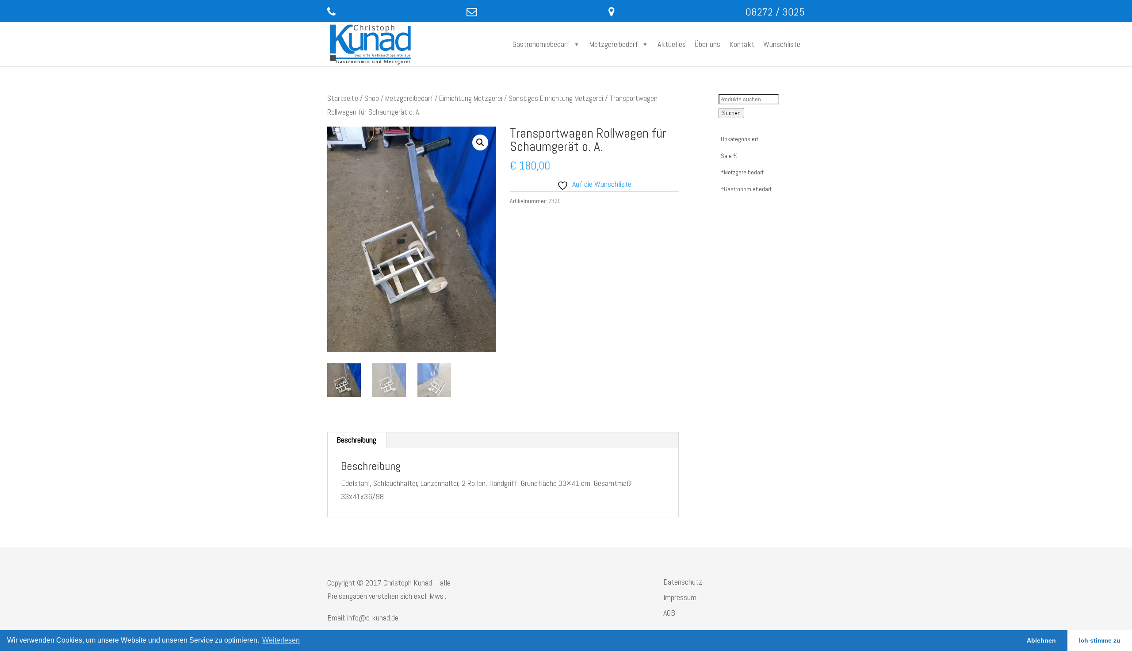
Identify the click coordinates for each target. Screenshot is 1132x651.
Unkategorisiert (739, 139)
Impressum (679, 597)
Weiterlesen (281, 640)
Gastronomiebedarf (541, 44)
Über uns (707, 44)
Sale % (729, 156)
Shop (371, 98)
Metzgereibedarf (613, 44)
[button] (480, 142)
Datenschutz (682, 582)
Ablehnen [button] (1041, 640)
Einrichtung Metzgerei (470, 98)
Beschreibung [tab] (356, 440)
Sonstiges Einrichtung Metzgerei (556, 98)
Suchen (731, 113)
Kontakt (741, 44)
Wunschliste (781, 44)
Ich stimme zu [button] (1100, 640)
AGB (669, 613)
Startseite (342, 98)
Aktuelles (672, 44)
